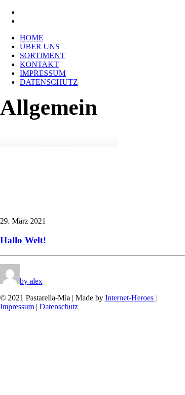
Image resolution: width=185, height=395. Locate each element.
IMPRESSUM (43, 73)
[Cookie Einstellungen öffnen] (74, 390)
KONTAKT (39, 64)
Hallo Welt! (23, 240)
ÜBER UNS (40, 46)
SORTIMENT (42, 55)
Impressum (17, 306)
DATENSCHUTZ (49, 82)
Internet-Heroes (130, 298)
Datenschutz (58, 306)
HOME (31, 37)
